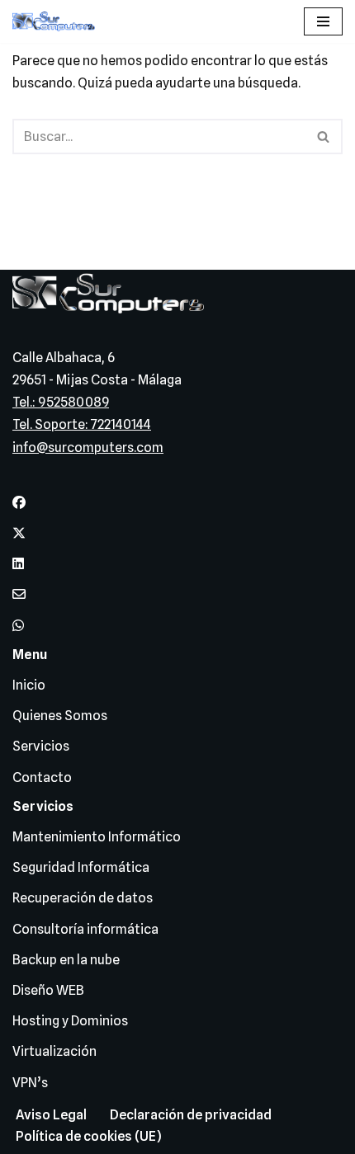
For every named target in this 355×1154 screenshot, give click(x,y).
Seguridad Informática (80, 867)
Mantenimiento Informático (96, 837)
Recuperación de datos (82, 898)
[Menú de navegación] (323, 21)
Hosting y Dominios (70, 1021)
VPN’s (30, 1082)
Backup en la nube (66, 960)
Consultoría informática (85, 929)
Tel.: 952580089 (60, 402)
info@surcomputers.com (87, 447)
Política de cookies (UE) (89, 1136)
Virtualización (54, 1051)
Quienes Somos (59, 715)
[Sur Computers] (57, 21)
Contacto (42, 777)
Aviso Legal (51, 1115)
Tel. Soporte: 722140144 (81, 424)
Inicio (28, 685)
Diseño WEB (48, 990)
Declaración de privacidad (191, 1115)
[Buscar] (324, 136)
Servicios (40, 746)
